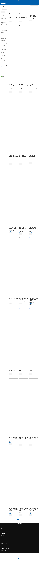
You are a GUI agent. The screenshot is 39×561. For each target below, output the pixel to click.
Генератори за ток (3, 24)
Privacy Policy (2, 532)
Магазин (2, 529)
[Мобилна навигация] (1, 1)
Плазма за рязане (3, 48)
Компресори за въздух (4, 43)
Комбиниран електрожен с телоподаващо (3, 55)
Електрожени (3, 38)
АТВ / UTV (2, 547)
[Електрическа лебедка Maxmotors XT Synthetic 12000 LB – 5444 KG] (33, 477)
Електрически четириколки (4, 543)
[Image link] (19, 523)
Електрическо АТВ (3, 21)
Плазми (1, 540)
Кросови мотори (3, 45)
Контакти (2, 528)
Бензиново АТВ (3, 18)
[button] (30, 515)
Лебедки (2, 46)
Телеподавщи (2, 539)
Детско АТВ (2, 19)
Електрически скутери (3, 544)
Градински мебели (3, 30)
